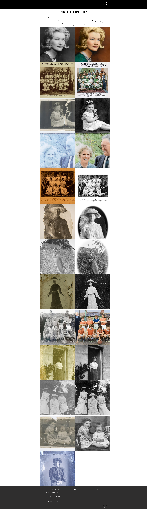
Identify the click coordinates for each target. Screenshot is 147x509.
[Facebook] (107, 507)
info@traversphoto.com (54, 501)
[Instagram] (105, 507)
